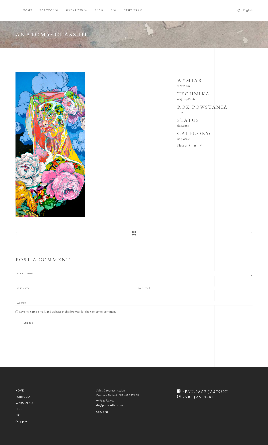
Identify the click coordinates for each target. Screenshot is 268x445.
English (248, 10)
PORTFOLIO (22, 396)
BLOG (18, 408)
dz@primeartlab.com (109, 405)
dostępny (183, 125)
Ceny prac (21, 421)
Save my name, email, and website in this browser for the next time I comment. (67, 311)
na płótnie (183, 139)
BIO (17, 415)
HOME (19, 390)
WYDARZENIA (24, 402)
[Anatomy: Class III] (93, 144)
